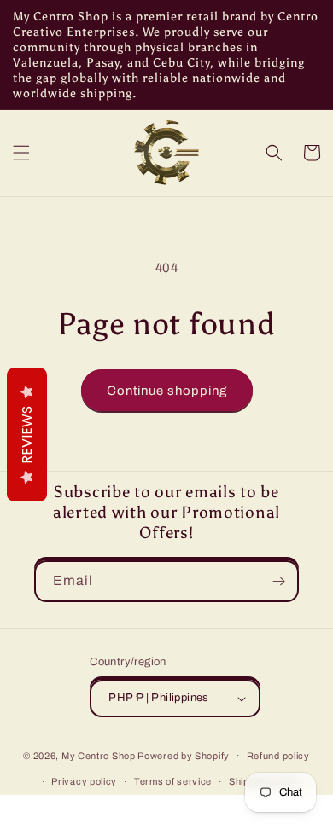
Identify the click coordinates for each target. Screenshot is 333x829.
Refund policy (278, 756)
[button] (21, 152)
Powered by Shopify (183, 755)
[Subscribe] (278, 581)
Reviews (27, 435)
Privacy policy (84, 781)
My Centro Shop (98, 755)
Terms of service (173, 781)
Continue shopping (167, 390)
